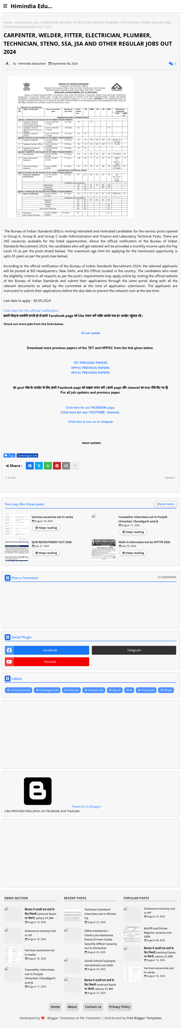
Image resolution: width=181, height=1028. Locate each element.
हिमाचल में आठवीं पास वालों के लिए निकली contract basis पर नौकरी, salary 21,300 (40, 913)
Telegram (134, 650)
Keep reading (48, 528)
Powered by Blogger (86, 806)
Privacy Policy (119, 1007)
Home (8, 22)
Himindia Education (38, 6)
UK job (168, 690)
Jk (131, 690)
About (72, 1007)
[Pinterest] (57, 465)
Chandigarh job (49, 690)
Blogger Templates (61, 1018)
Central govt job (26, 22)
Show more (165, 504)
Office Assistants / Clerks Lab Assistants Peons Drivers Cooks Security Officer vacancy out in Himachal (100, 939)
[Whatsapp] (48, 465)
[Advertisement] (90, 734)
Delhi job (73, 690)
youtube (50, 662)
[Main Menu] (5, 6)
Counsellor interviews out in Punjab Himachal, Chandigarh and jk (143, 519)
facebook (50, 650)
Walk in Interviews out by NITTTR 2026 (144, 542)
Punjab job (147, 690)
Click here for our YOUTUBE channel (90, 412)
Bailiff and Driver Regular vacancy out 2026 (158, 932)
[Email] (66, 465)
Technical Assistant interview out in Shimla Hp (100, 913)
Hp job (117, 690)
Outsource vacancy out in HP (40, 933)
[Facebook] (30, 465)
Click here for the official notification (31, 310)
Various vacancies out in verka (52, 517)
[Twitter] (39, 465)
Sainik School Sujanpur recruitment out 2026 (100, 963)
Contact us (93, 1007)
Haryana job (95, 690)
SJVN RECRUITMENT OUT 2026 (52, 542)
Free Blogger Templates (144, 1018)
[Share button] (75, 465)
